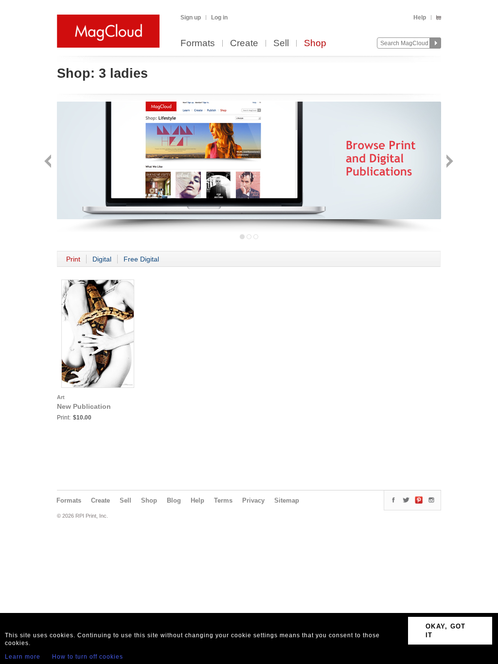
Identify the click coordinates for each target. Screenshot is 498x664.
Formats (197, 43)
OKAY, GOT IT (446, 631)
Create (244, 43)
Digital (101, 259)
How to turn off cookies (87, 656)
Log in (219, 17)
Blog (174, 500)
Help (419, 17)
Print (73, 259)
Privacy (253, 500)
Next (448, 162)
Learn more (22, 656)
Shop (315, 43)
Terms (223, 500)
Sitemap (286, 500)
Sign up (190, 17)
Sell (281, 43)
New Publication (84, 406)
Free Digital (141, 259)
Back (48, 162)
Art (61, 397)
